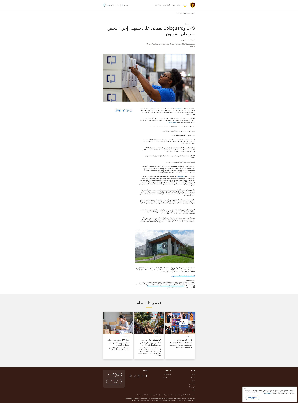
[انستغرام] (138, 377)
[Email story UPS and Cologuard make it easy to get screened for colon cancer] (119, 110)
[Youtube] (130, 377)
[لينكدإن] (134, 377)
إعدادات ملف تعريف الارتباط (252, 398)
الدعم (117, 5)
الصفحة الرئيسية (191, 13)
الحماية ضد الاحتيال (191, 394)
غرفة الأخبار (158, 5)
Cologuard (178, 108)
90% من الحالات (172, 122)
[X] (142, 377)
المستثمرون (166, 5)
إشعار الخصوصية (156, 394)
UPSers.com (167, 378)
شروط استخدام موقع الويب (168, 394)
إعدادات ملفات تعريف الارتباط (143, 394)
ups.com (124, 5)
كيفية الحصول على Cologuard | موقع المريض (183, 276)
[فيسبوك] (146, 377)
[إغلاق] (245, 388)
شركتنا (179, 5)
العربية (110, 5)
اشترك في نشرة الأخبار (114, 381)
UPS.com (168, 374)
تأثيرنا (173, 5)
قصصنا (184, 5)
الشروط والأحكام (180, 394)
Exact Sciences (181, 176)
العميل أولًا (179, 13)
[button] (104, 5)
